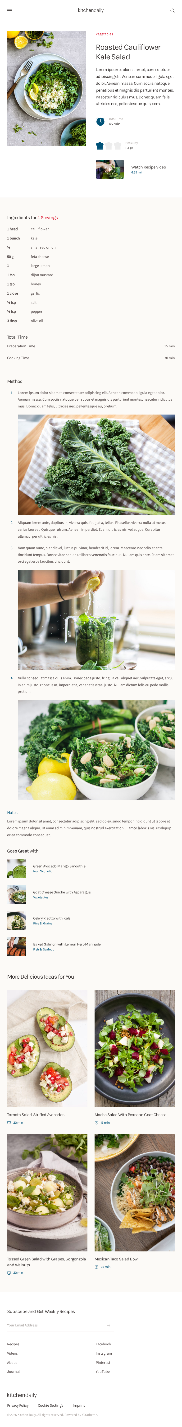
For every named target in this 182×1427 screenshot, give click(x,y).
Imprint (79, 1405)
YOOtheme (89, 1415)
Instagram (104, 1353)
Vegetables (104, 34)
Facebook (103, 1344)
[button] (9, 10)
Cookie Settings (50, 1405)
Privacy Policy (17, 1405)
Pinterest (103, 1362)
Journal (13, 1371)
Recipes (13, 1344)
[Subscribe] (109, 1325)
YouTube (103, 1371)
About (12, 1362)
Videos (12, 1353)
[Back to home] (91, 10)
